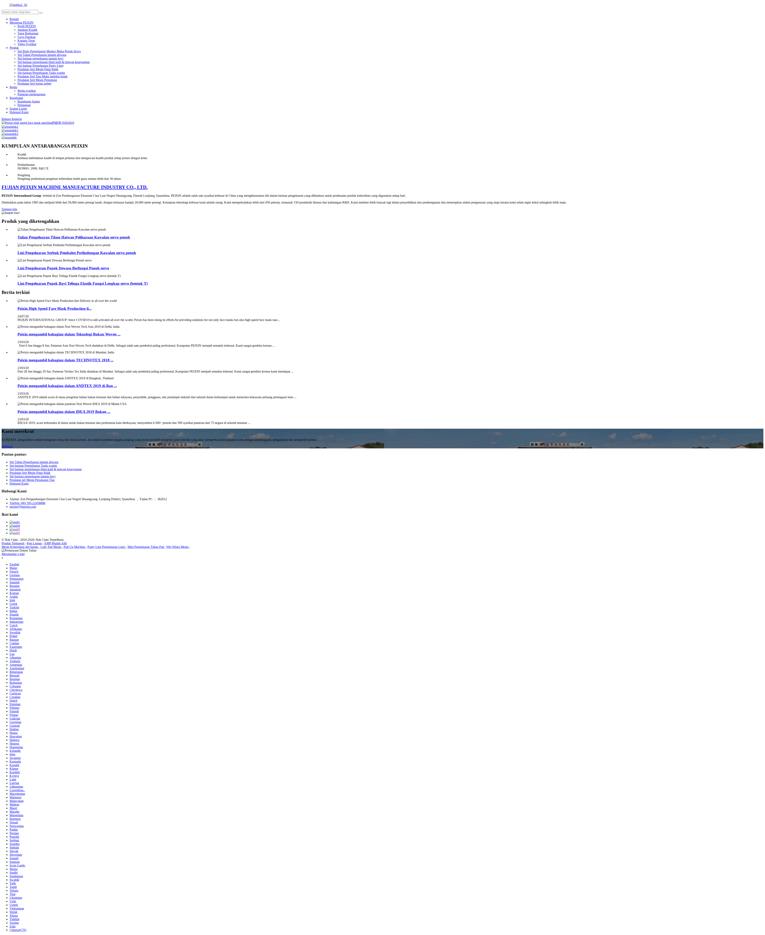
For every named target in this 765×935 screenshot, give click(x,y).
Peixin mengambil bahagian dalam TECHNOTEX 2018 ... (66, 360)
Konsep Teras (26, 40)
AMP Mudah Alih (55, 543)
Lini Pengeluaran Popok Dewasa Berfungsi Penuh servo (63, 268)
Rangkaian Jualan (29, 101)
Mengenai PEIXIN (21, 22)
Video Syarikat (27, 44)
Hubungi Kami (19, 112)
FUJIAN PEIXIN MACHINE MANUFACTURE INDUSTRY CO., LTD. (75, 187)
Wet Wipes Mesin (177, 547)
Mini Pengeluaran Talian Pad (146, 547)
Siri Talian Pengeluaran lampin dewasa (42, 55)
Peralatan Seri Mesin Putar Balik (38, 69)
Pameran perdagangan (31, 94)
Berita (13, 87)
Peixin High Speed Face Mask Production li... (55, 308)
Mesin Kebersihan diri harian (20, 547)
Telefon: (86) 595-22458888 (27, 503)
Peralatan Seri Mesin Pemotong (37, 80)
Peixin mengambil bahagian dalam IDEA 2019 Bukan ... (64, 412)
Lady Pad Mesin (51, 547)
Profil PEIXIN (27, 26)
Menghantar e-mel (13, 554)
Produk (14, 47)
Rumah (14, 19)
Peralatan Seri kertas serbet (34, 83)
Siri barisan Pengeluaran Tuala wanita (41, 72)
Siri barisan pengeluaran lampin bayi (40, 58)
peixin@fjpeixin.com (23, 506)
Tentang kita (9, 209)
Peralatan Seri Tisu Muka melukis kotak (43, 76)
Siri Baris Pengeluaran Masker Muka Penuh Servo (49, 51)
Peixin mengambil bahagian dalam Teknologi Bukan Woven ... (69, 334)
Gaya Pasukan (27, 37)
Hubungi (7, 446)
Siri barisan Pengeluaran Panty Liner (41, 65)
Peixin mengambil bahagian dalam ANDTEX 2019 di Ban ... (67, 386)
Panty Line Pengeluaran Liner (106, 547)
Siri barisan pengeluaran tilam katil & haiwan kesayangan (54, 62)
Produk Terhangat (13, 543)
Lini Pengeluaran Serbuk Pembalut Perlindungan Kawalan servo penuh (77, 253)
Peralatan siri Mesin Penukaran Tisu (32, 480)
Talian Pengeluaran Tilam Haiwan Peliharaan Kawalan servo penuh (74, 237)
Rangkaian (16, 98)
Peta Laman (34, 543)
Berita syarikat (27, 90)
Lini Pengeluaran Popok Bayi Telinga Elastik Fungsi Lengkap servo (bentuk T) (83, 283)
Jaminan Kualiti (27, 29)
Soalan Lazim (18, 108)
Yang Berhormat (28, 33)
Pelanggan (24, 105)
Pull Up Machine (75, 547)
